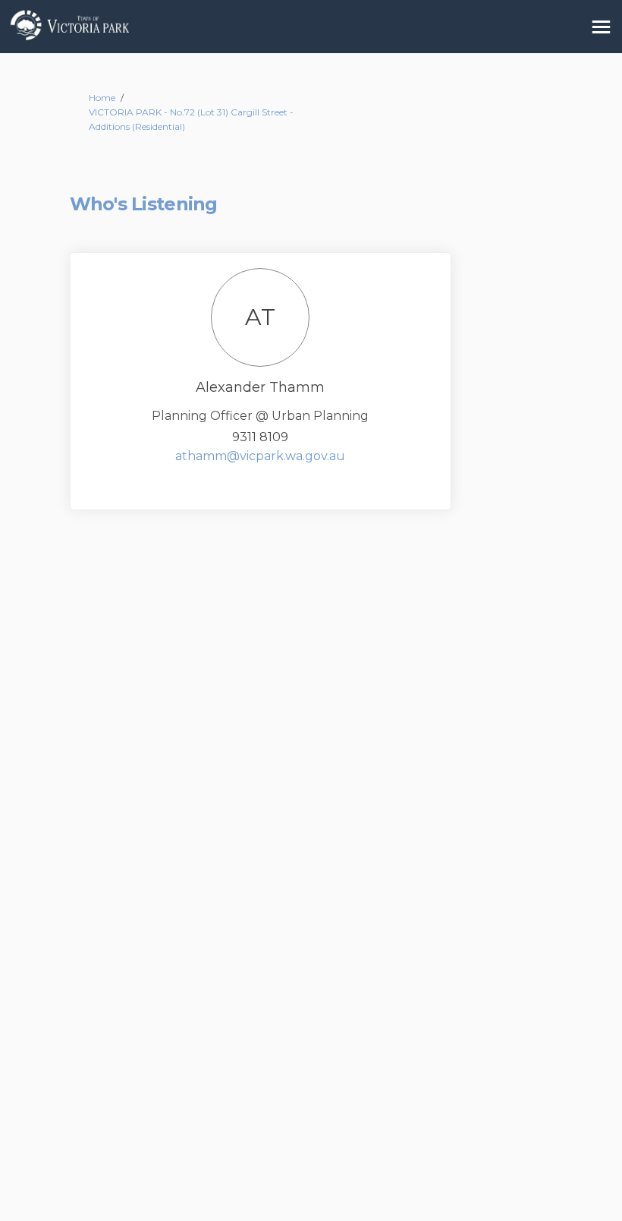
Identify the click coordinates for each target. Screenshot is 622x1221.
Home (102, 97)
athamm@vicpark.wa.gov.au (260, 456)
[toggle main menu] (601, 27)
